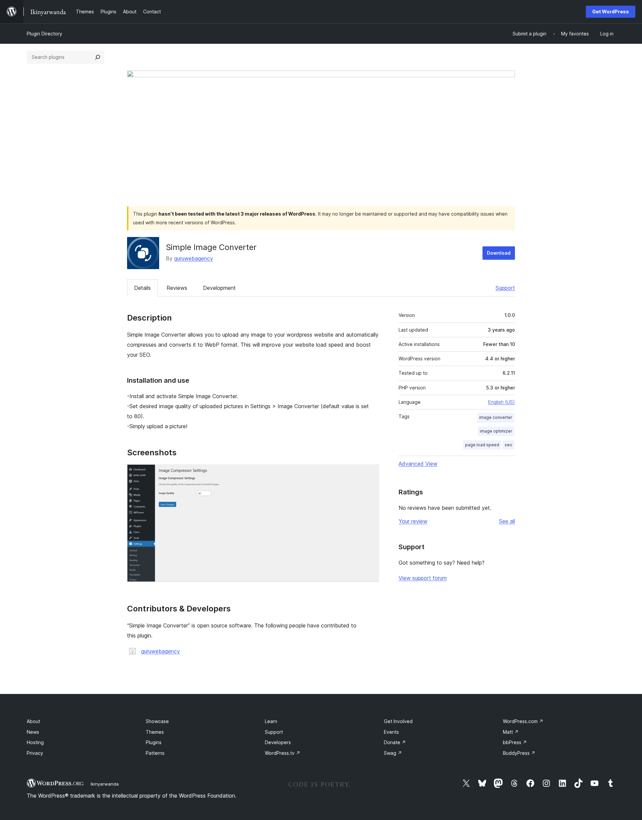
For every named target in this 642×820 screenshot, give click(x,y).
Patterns (155, 753)
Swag (393, 753)
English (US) (501, 402)
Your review (413, 521)
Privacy (35, 753)
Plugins (154, 742)
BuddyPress (519, 753)
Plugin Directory (44, 33)
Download (499, 253)
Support (505, 287)
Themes (155, 732)
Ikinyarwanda (105, 784)
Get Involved (398, 721)
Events (391, 732)
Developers (278, 742)
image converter (495, 417)
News (33, 732)
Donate (395, 742)
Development (219, 287)
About (33, 721)
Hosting (35, 742)
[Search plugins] (97, 57)
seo (508, 444)
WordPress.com (523, 721)
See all (507, 521)
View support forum (423, 578)
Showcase (157, 721)
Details (142, 287)
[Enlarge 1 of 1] (370, 473)
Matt (511, 732)
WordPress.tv (282, 753)
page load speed (482, 444)
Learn (271, 721)
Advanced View (418, 463)
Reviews (177, 287)
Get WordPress (610, 11)
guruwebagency (193, 258)
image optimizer (496, 431)
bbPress (515, 742)
